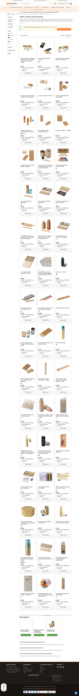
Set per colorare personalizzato (10, 27)
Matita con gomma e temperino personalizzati (11, 20)
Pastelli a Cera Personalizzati (10, 24)
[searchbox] (34, 3)
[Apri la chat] (76, 693)
